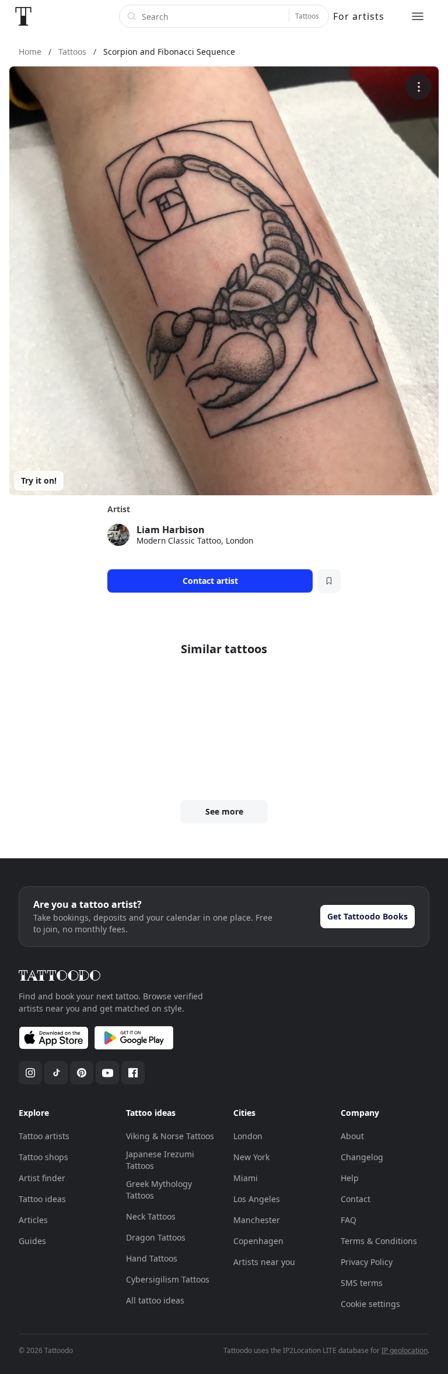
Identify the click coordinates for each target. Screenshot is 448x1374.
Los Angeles (256, 1198)
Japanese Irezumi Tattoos (160, 1159)
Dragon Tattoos (156, 1237)
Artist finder (42, 1177)
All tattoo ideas (155, 1300)
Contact (355, 1198)
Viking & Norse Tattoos (170, 1136)
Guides (32, 1240)
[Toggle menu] (417, 16)
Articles (33, 1219)
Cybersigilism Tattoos (167, 1279)
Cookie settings (370, 1303)
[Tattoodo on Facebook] (133, 1072)
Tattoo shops (43, 1156)
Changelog (362, 1156)
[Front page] (23, 16)
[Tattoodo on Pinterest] (81, 1072)
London (247, 1136)
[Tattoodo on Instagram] (30, 1072)
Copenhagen (258, 1240)
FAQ (348, 1219)
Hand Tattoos (151, 1258)
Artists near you (264, 1261)
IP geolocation (405, 1350)
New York (251, 1156)
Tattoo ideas (42, 1198)
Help (350, 1177)
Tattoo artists (44, 1136)
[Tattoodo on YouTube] (107, 1072)
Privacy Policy (367, 1261)
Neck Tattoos (151, 1216)
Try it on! (39, 480)
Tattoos (307, 16)
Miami (245, 1177)
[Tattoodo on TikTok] (56, 1072)
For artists (358, 16)
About (352, 1136)
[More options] (418, 86)
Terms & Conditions (379, 1240)
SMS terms (362, 1282)
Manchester (256, 1219)
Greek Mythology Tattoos (159, 1189)
